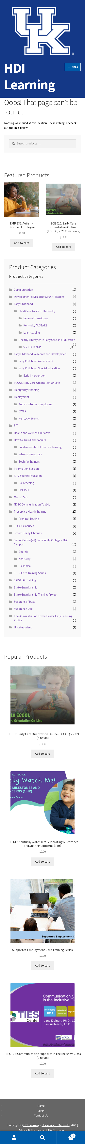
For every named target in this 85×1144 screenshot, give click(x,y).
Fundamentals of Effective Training (40, 447)
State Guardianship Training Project (36, 594)
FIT (16, 425)
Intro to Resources (30, 454)
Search (42, 1137)
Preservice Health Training (30, 511)
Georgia (23, 552)
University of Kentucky (56, 1125)
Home (41, 1106)
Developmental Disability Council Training (39, 297)
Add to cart (21, 243)
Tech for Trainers (29, 461)
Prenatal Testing (29, 519)
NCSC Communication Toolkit (32, 504)
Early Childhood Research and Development (41, 354)
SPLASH (24, 490)
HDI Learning (29, 76)
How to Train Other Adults (30, 440)
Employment (21, 397)
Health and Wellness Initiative (32, 433)
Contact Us (41, 1115)
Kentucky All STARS (35, 325)
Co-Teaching (26, 483)
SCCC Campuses (24, 526)
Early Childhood (23, 304)
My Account (14, 1137)
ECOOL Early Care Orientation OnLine (37, 383)
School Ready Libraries (28, 533)
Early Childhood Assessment (36, 361)
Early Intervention (34, 375)
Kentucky (24, 559)
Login (41, 1111)
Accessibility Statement (52, 1130)
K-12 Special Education (28, 476)
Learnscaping (31, 332)
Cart (65, 1134)
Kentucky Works (29, 418)
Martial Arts (21, 497)
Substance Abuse (24, 602)
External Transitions (35, 318)
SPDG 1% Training (25, 580)
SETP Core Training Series (30, 573)
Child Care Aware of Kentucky (37, 311)
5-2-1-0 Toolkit (32, 347)
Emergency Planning (26, 390)
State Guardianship (25, 587)
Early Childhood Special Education (39, 368)
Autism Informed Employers (36, 404)
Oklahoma (25, 566)
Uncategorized (23, 627)
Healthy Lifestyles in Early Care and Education (47, 340)
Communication (23, 289)
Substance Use (23, 609)
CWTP (22, 411)
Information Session (26, 469)
